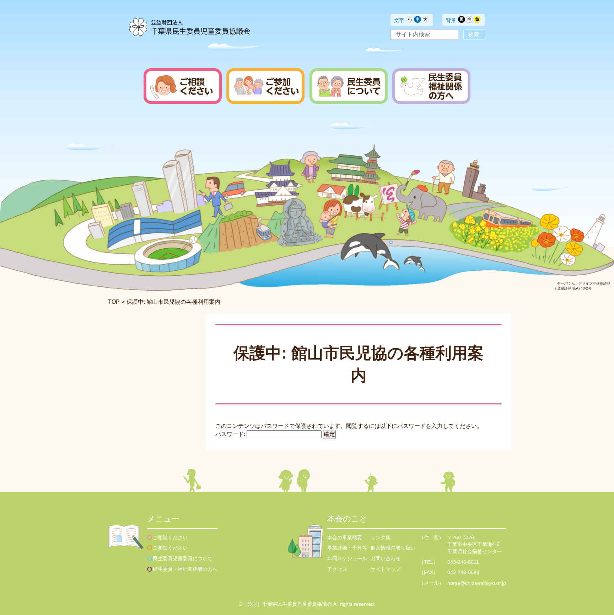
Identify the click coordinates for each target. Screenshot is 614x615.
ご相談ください (170, 537)
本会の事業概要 (344, 537)
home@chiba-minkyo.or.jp (476, 583)
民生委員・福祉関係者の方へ (185, 569)
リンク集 (381, 537)
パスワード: (231, 434)
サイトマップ (385, 569)
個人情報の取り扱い (393, 548)
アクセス (337, 569)
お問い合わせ (385, 558)
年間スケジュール (347, 558)
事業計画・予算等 (347, 548)
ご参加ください (170, 548)
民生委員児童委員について (182, 558)
